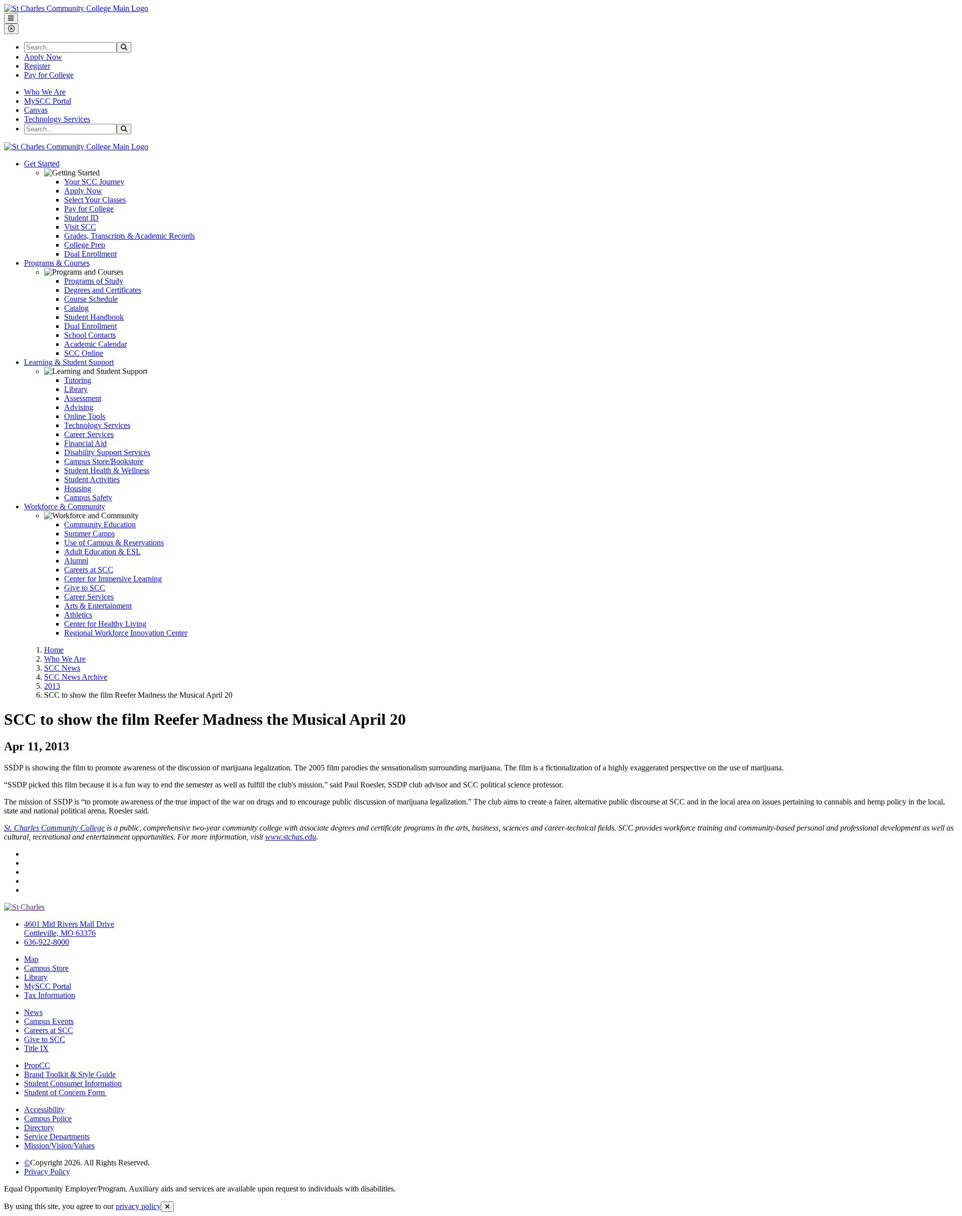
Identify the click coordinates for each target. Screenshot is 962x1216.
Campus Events (49, 1021)
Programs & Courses (57, 263)
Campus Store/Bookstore (103, 461)
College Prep (84, 245)
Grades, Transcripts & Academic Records (129, 236)
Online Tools (84, 416)
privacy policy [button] (138, 1206)
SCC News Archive (75, 677)
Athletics (78, 615)
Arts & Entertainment (98, 605)
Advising (78, 407)
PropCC (37, 1065)
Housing (77, 488)
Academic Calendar (95, 344)
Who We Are (45, 92)
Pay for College (49, 75)
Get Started (42, 163)
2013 (52, 686)
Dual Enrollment (90, 254)
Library (76, 389)
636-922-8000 (46, 942)
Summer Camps (89, 533)
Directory (39, 1127)
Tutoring (77, 380)
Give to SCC (84, 587)
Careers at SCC (88, 569)
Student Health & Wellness (106, 470)
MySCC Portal (47, 101)
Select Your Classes (95, 199)
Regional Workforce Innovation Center (125, 633)
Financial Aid (85, 443)
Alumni (76, 560)
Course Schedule (91, 299)
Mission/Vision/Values (59, 1145)
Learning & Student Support (69, 362)
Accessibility (44, 1109)
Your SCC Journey (94, 181)
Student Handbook (94, 317)
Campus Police (48, 1118)
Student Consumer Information (73, 1083)
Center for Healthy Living (105, 624)
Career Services (89, 434)
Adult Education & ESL (102, 551)
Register (37, 66)
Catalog (76, 308)
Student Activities (92, 479)
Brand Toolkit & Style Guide (70, 1074)
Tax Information (49, 995)
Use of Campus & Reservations (114, 542)
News (33, 1012)
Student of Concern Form (65, 1092)
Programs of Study (93, 281)
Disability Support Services (107, 452)
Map (31, 959)
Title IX (36, 1048)
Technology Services (57, 119)
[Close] (167, 1206)
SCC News (62, 668)
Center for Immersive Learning (113, 578)
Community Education (100, 524)
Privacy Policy (47, 1171)
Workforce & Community (64, 506)
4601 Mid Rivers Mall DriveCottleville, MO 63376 (69, 928)
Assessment (82, 398)
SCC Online (83, 353)
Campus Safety (88, 497)
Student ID (81, 218)
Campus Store (46, 968)
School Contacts (90, 335)
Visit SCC (80, 227)
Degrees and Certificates (102, 290)
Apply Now (43, 57)
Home (54, 650)
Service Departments (57, 1136)
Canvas (36, 110)
